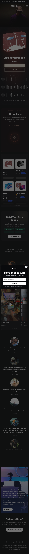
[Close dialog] (26, 267)
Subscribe (14, 283)
